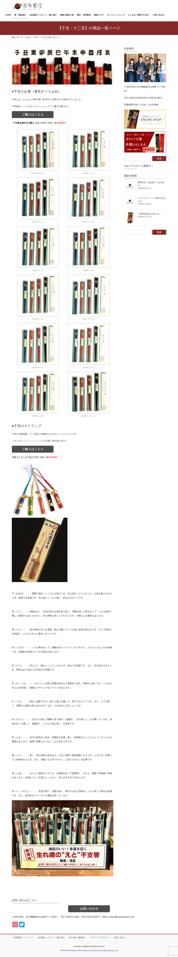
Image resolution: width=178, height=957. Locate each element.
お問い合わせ (119, 937)
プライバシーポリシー (100, 937)
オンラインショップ (31, 441)
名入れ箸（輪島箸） (77, 937)
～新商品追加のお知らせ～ (149, 214)
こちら (24, 106)
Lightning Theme (88, 950)
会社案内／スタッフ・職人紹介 (51, 937)
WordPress (73, 950)
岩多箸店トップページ (23, 937)
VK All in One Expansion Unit (107, 950)
